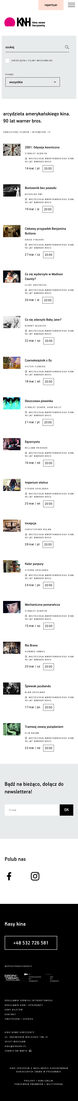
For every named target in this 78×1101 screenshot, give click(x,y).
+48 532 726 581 (31, 943)
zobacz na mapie (16, 1051)
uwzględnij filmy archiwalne (32, 60)
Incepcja (30, 523)
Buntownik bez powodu (40, 188)
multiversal (55, 1084)
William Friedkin (36, 448)
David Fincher (34, 240)
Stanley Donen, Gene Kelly (43, 407)
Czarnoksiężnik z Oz (38, 360)
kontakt (10, 1014)
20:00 (48, 168)
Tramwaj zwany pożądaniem (44, 727)
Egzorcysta (32, 442)
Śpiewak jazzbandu (38, 686)
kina (23, 1005)
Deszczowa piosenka (39, 401)
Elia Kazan (32, 733)
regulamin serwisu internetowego (29, 1000)
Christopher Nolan (38, 529)
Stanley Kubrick (36, 153)
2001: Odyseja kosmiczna (42, 147)
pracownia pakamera (29, 1084)
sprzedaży (35, 1005)
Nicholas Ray (34, 194)
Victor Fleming (35, 366)
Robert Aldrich (35, 326)
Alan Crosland (35, 692)
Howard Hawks (35, 651)
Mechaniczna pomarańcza (42, 605)
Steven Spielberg (37, 489)
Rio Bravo (31, 645)
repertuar (51, 5)
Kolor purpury (34, 564)
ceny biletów (14, 1010)
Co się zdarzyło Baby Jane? (43, 320)
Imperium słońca (36, 482)
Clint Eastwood (36, 285)
